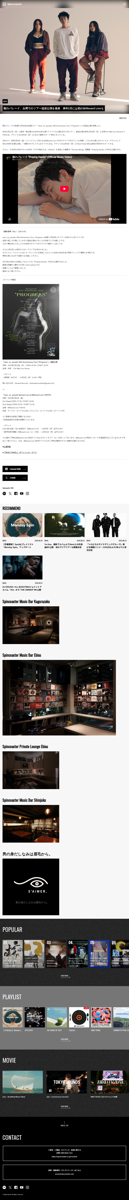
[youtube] (22, 495)
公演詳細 (7, 447)
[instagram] (27, 495)
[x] (10, 495)
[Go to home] (12, 3)
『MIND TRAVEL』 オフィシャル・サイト (20, 452)
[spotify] (4, 495)
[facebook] (16, 495)
